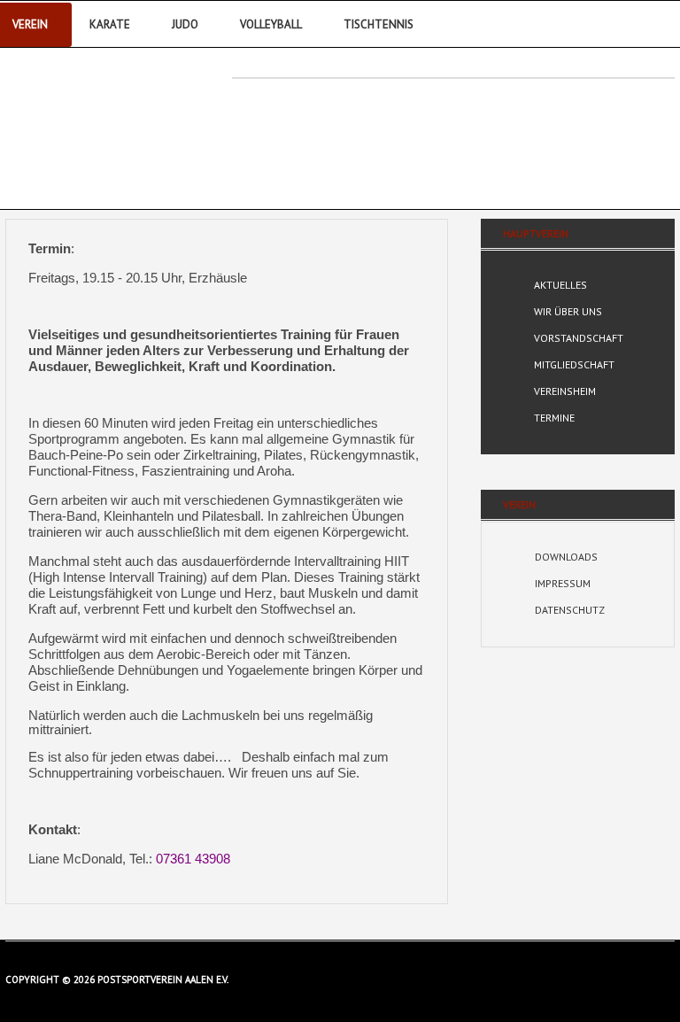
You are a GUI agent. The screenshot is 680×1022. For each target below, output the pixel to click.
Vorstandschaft (578, 338)
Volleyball (271, 24)
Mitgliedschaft (574, 364)
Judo (185, 24)
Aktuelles (560, 284)
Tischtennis (378, 24)
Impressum (563, 583)
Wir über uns (568, 311)
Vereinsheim (565, 391)
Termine (554, 417)
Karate (109, 24)
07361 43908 (193, 859)
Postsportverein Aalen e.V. (104, 121)
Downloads (566, 556)
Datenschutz (570, 609)
